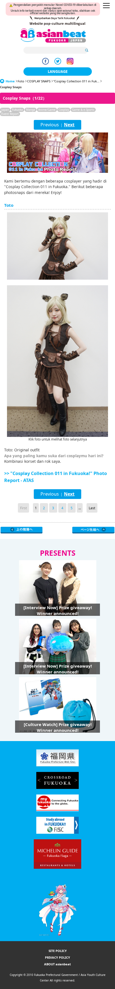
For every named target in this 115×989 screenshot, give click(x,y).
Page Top (93, 530)
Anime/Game (47, 110)
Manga (30, 110)
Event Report (10, 114)
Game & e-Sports (83, 110)
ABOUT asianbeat (57, 964)
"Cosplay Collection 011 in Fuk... (76, 81)
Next (69, 125)
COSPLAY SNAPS (39, 81)
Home (10, 81)
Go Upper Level (22, 530)
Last (92, 508)
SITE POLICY (58, 951)
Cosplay (64, 110)
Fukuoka (17, 110)
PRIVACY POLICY (57, 957)
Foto (21, 81)
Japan (5, 110)
